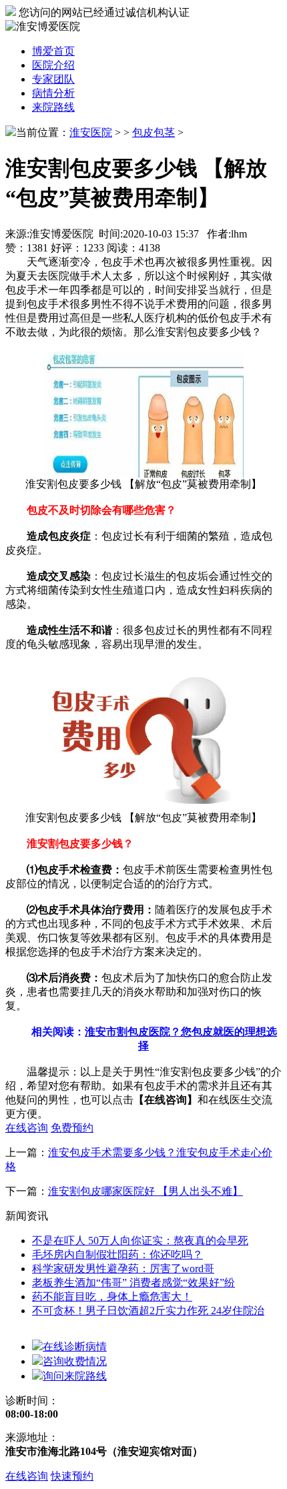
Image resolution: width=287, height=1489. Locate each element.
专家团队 (53, 79)
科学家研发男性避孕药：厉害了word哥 (123, 1268)
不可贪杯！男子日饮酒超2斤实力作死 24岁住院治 (148, 1310)
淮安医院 (90, 132)
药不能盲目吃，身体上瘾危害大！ (112, 1296)
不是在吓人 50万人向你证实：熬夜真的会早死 (140, 1240)
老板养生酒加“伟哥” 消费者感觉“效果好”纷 (133, 1282)
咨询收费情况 (75, 1361)
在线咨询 (26, 1476)
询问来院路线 (75, 1376)
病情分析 (53, 93)
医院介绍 (53, 65)
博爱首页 (53, 51)
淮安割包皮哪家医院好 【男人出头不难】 (145, 1191)
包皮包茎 (153, 132)
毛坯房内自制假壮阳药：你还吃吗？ (117, 1254)
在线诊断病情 (75, 1346)
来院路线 (53, 107)
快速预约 (72, 1476)
